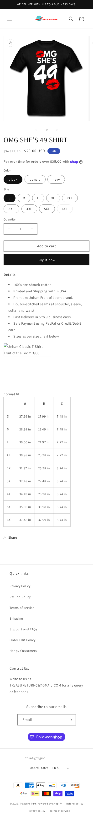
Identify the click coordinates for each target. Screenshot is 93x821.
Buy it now (46, 260)
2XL (70, 198)
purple (35, 179)
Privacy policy (36, 810)
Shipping (16, 618)
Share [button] (12, 537)
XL (53, 198)
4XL (29, 209)
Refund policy (74, 803)
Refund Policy (20, 597)
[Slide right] (57, 130)
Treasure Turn (28, 803)
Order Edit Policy (22, 640)
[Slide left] (36, 130)
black (13, 179)
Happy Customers (23, 651)
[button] (9, 19)
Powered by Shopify (49, 803)
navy (56, 179)
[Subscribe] (70, 719)
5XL (47, 209)
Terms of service (22, 608)
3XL (11, 209)
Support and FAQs (23, 629)
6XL (67, 209)
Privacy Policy (20, 586)
